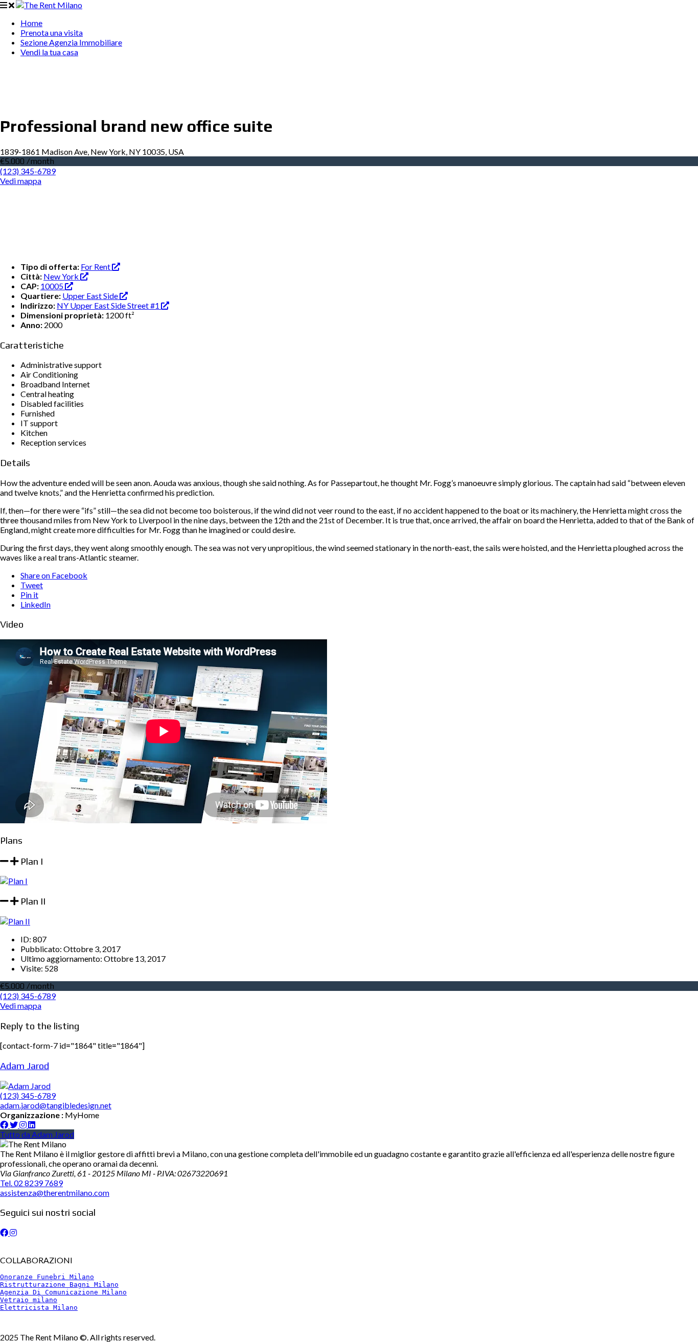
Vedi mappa (20, 181)
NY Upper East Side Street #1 (109, 305)
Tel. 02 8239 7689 (31, 1183)
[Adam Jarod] (25, 1086)
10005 (52, 286)
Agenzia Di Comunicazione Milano (63, 1292)
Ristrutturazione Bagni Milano (59, 1284)
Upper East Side (91, 295)
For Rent (96, 266)
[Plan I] (14, 881)
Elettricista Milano (39, 1307)
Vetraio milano (28, 1300)
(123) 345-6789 (28, 171)
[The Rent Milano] (49, 5)
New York (61, 276)
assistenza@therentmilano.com (54, 1192)
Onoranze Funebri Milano (47, 1277)
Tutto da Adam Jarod (37, 1134)
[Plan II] (15, 921)
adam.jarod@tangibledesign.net (55, 1105)
